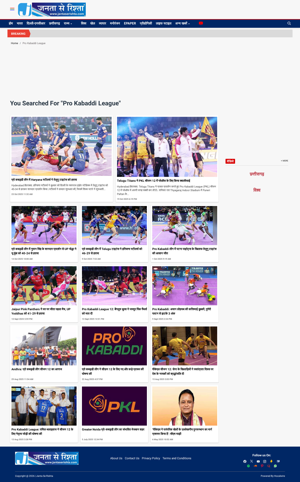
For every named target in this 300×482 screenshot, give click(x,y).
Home (14, 43)
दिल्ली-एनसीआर (36, 23)
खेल (92, 23)
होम (11, 23)
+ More (284, 161)
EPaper (130, 23)
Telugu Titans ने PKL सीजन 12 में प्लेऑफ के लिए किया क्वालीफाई (153, 180)
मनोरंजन (115, 23)
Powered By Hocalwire (273, 476)
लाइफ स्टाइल (163, 23)
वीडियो (230, 161)
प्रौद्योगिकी (146, 23)
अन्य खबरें (181, 23)
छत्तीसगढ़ (54, 23)
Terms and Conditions (176, 458)
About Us (116, 458)
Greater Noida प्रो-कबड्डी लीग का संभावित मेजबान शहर (113, 429)
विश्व (83, 23)
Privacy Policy (151, 458)
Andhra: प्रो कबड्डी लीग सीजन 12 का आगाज (36, 369)
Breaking (18, 33)
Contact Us (132, 458)
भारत (20, 23)
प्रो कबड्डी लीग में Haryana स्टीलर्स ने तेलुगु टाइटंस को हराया (44, 179)
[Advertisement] (150, 73)
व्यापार (102, 23)
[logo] (52, 9)
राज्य (66, 23)
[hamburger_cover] (12, 9)
